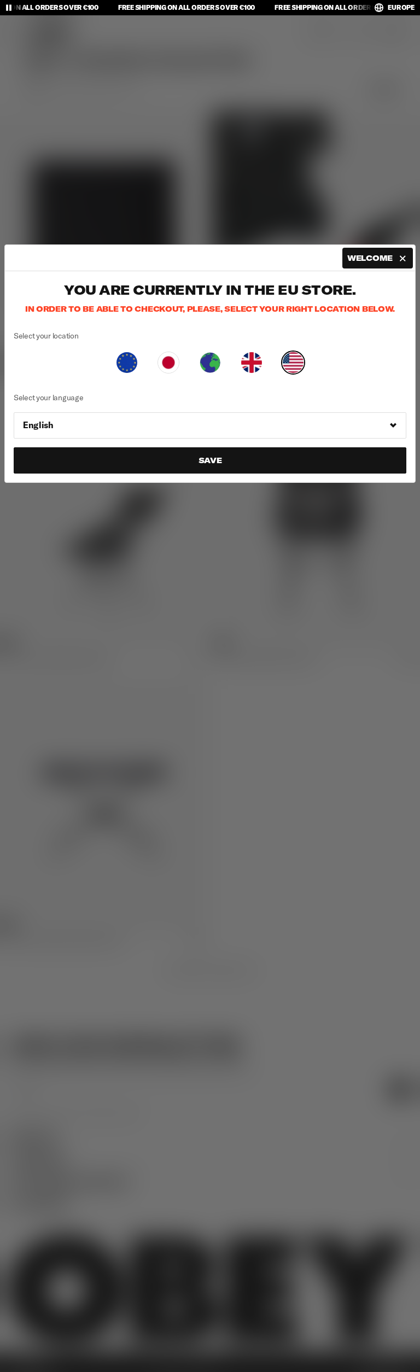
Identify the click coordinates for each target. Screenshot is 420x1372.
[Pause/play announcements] (9, 7)
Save (210, 460)
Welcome (370, 258)
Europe (401, 7)
